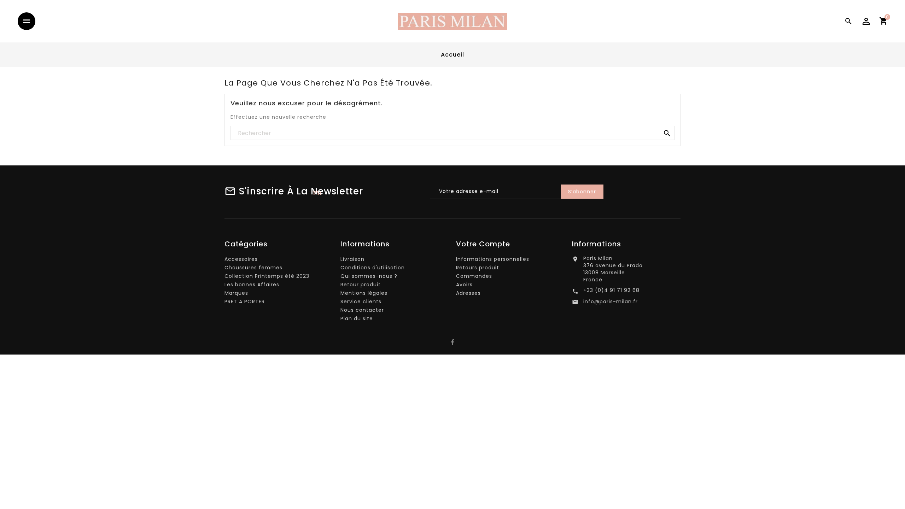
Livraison (352, 259)
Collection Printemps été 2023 (266, 276)
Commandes (474, 276)
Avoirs (464, 284)
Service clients (360, 301)
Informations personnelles (492, 259)
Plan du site (356, 318)
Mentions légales (363, 293)
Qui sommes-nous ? (368, 276)
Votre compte (483, 244)
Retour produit (360, 284)
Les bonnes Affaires (251, 284)
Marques (236, 293)
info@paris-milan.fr (610, 301)
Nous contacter (362, 310)
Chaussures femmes (253, 267)
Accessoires (241, 259)
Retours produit (477, 267)
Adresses (468, 293)
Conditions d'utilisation (372, 267)
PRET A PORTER (244, 301)
